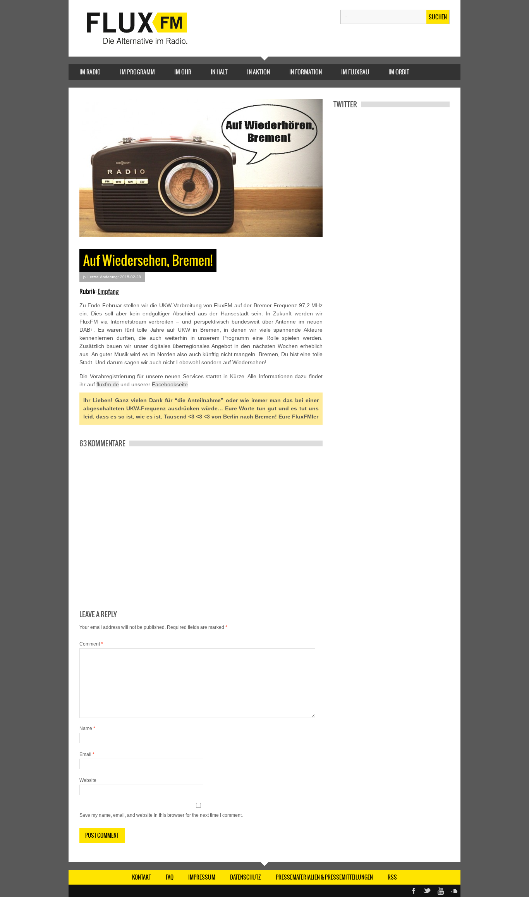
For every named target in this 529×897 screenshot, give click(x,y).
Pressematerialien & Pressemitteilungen (324, 877)
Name (87, 728)
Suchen (438, 17)
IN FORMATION (305, 71)
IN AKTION (258, 71)
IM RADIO (90, 71)
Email (86, 754)
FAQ (169, 877)
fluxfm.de (107, 384)
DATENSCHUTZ (245, 877)
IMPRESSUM (201, 877)
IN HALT (219, 71)
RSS (392, 877)
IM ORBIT (398, 71)
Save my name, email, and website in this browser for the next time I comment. (161, 815)
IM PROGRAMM (137, 71)
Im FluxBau (355, 71)
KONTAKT (141, 877)
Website (87, 780)
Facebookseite (170, 384)
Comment (91, 644)
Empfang (108, 291)
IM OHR (182, 71)
